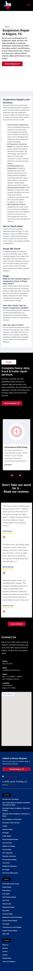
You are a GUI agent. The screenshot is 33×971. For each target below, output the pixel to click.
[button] (12, 475)
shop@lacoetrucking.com (11, 670)
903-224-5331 (7, 664)
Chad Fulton (7, 531)
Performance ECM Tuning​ (15, 447)
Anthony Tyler (8, 606)
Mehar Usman (12, 785)
